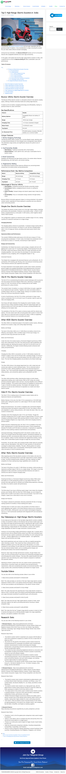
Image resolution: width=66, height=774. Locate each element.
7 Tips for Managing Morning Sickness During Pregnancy (15, 736)
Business (17, 6)
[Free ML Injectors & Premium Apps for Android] (6, 2)
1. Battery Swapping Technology (19, 73)
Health (50, 6)
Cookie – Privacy (49, 772)
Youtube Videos (9, 91)
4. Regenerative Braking (17, 76)
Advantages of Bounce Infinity (18, 79)
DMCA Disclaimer (40, 772)
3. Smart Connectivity (17, 75)
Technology (8, 6)
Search (51, 26)
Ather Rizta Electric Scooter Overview (15, 88)
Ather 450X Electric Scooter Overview (15, 85)
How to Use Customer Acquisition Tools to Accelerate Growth (16, 734)
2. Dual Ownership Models (18, 74)
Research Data (8, 93)
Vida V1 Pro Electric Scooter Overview (15, 87)
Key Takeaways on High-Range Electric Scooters (17, 90)
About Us (63, 772)
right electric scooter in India (15, 46)
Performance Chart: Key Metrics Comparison (21, 78)
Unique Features (15, 72)
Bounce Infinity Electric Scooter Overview (18, 69)
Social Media (35, 6)
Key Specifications (15, 70)
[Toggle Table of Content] (2, 67)
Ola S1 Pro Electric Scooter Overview (14, 84)
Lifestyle (43, 6)
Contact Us (62, 6)
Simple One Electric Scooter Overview (18, 80)
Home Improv (26, 6)
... (1, 739)
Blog (56, 6)
